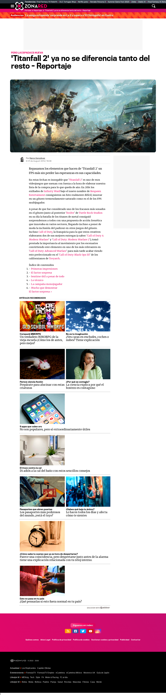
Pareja (53, 682)
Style (38, 677)
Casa (92, 682)
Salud (60, 682)
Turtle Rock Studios (90, 212)
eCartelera (60, 673)
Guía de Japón (103, 673)
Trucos (128, 6)
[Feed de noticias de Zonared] (68, 631)
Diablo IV (142, 2)
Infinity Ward (52, 191)
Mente (99, 682)
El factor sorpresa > (40, 291)
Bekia (24, 682)
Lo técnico (37, 280)
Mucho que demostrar (44, 287)
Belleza (38, 682)
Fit (43, 677)
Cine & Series (91, 6)
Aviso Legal (45, 640)
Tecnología (75, 6)
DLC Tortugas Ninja (67, 2)
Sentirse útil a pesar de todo (47, 276)
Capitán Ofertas (44, 668)
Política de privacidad (61, 640)
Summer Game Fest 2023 (118, 2)
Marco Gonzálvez (37, 158)
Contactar (135, 640)
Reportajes (38, 10)
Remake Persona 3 (98, 2)
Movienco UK (89, 673)
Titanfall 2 (75, 179)
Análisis (117, 6)
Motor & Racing (52, 677)
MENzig (25, 677)
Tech (32, 677)
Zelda (133, 2)
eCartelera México (74, 673)
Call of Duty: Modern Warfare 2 (71, 239)
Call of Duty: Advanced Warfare (48, 250)
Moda (30, 682)
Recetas (67, 682)
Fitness (86, 682)
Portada (28, 10)
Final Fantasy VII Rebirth (47, 2)
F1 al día (64, 677)
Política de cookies (81, 640)
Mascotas (77, 682)
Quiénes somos (32, 640)
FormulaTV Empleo (45, 673)
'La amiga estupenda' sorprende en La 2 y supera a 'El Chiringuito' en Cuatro (62, 15)
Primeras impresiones (44, 268)
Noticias (61, 6)
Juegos (106, 6)
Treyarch (54, 258)
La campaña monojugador (46, 284)
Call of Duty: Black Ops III (74, 254)
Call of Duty (45, 231)
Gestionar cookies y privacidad (104, 640)
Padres (46, 682)
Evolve (70, 212)
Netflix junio (83, 2)
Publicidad (124, 640)
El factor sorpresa (41, 272)
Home (51, 6)
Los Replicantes (29, 668)
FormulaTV (31, 673)
